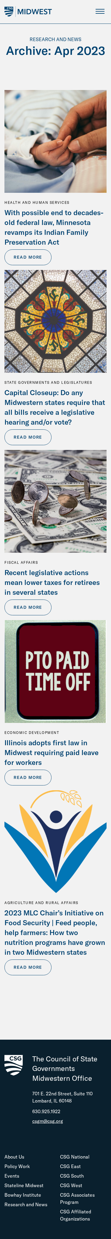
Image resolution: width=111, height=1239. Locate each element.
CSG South (72, 1176)
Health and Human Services (37, 202)
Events (11, 1176)
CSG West (71, 1185)
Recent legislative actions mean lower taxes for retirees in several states (52, 582)
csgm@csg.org (47, 1121)
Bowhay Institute (22, 1195)
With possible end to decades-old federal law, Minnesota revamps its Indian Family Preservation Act (54, 227)
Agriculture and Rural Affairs (41, 902)
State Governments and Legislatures (48, 382)
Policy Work (17, 1166)
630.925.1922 (46, 1111)
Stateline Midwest (24, 1185)
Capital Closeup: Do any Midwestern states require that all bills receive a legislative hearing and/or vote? (54, 407)
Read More (28, 257)
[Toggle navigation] (100, 11)
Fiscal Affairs (21, 562)
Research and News (25, 1204)
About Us (14, 1157)
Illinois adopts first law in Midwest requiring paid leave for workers (51, 752)
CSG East (70, 1166)
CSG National (74, 1157)
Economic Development (31, 732)
